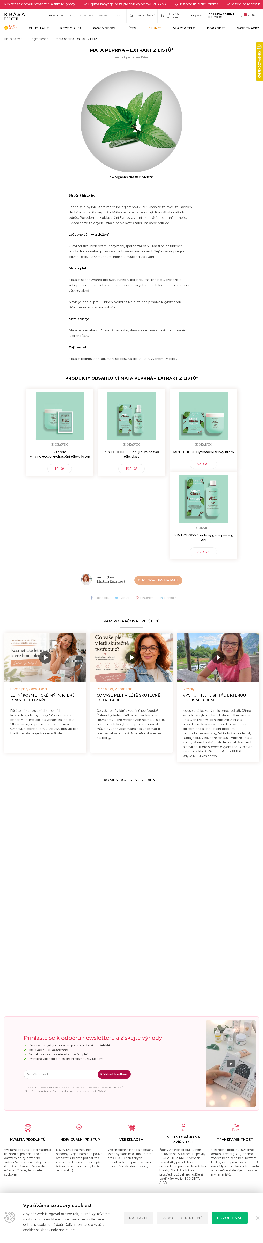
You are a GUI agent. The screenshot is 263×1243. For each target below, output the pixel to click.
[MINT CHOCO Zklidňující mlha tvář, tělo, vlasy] (131, 414)
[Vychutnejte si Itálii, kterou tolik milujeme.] (218, 657)
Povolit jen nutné (182, 1218)
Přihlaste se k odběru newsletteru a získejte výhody (39, 4)
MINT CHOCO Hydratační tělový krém (203, 452)
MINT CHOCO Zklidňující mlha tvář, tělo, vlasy (131, 454)
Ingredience (86, 15)
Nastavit (138, 1218)
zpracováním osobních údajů (106, 1087)
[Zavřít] (258, 4)
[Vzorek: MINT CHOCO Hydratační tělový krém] (59, 414)
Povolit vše (229, 1218)
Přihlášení (174, 14)
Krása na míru (13, 39)
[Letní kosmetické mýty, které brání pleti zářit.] (45, 657)
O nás (116, 15)
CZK (192, 15)
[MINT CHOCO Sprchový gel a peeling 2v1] (203, 497)
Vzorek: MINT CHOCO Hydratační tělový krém (59, 454)
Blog (72, 15)
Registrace (174, 17)
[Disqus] (131, 841)
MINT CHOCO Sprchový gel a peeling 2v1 (203, 537)
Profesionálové (54, 15)
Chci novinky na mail (158, 580)
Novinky (189, 689)
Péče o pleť (18, 689)
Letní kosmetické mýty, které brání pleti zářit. (42, 697)
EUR (199, 15)
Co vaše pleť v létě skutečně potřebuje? (128, 697)
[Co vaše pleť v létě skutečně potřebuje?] (131, 657)
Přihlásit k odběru (114, 1074)
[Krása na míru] (14, 16)
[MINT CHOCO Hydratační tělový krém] (203, 414)
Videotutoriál (38, 689)
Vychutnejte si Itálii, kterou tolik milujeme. (214, 697)
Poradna (103, 15)
